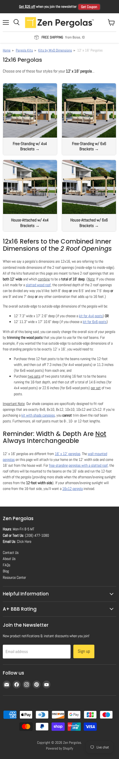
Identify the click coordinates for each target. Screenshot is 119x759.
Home (7, 50)
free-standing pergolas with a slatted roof (78, 465)
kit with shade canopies (38, 415)
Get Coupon (89, 6)
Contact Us (11, 552)
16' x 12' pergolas (67, 453)
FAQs (6, 564)
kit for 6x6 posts (95, 321)
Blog (6, 571)
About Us (9, 558)
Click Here (24, 541)
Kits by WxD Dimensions (55, 50)
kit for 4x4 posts (91, 315)
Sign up (84, 651)
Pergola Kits (24, 50)
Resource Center (14, 577)
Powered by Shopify (59, 748)
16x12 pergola (72, 488)
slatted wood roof (38, 284)
